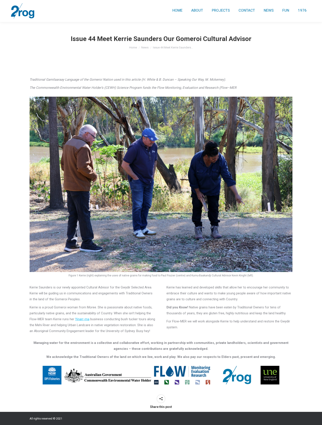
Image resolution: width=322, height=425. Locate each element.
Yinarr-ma (82, 319)
